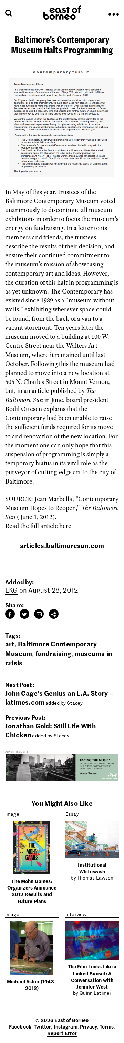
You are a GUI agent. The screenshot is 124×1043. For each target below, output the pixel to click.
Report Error (62, 1033)
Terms (107, 1026)
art (10, 643)
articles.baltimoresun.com (62, 545)
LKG (11, 590)
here (65, 526)
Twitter (42, 1026)
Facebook (20, 1026)
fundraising (53, 653)
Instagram (66, 1026)
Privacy (88, 1026)
